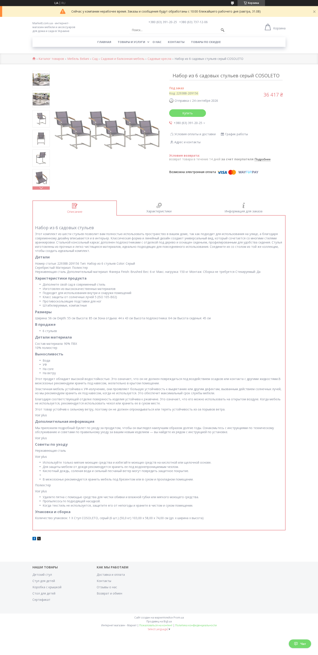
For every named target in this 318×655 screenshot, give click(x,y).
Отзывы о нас (107, 587)
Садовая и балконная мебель (123, 59)
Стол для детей (43, 593)
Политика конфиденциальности (196, 625)
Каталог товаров (51, 59)
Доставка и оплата (111, 574)
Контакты (176, 42)
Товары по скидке (206, 42)
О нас (157, 42)
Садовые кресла (159, 59)
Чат (303, 643)
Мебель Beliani (78, 59)
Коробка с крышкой (46, 587)
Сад (95, 59)
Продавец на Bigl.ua (159, 621)
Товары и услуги (131, 42)
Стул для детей (43, 581)
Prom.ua (178, 617)
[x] (39, 539)
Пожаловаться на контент (155, 625)
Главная (104, 42)
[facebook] (34, 539)
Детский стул (42, 574)
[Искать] (222, 30)
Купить (187, 113)
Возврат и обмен (109, 593)
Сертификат (41, 600)
